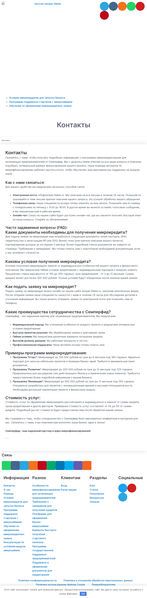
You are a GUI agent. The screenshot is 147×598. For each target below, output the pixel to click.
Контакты (6, 140)
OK (83, 593)
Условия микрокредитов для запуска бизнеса (37, 97)
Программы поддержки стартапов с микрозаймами (40, 101)
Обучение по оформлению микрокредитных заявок (40, 105)
